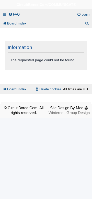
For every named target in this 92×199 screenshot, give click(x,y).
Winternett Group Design (69, 113)
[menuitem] (14, 14)
